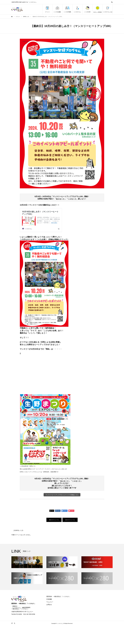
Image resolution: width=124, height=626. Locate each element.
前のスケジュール (54, 520)
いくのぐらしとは (107, 12)
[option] (62, 113)
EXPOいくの (26, 41)
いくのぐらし (77, 12)
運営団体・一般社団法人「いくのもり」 (23, 603)
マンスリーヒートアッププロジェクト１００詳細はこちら (62, 494)
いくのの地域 (67, 12)
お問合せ (49, 604)
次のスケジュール (70, 520)
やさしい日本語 (97, 12)
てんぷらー (49, 602)
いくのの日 (87, 12)
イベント (47, 12)
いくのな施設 (57, 12)
